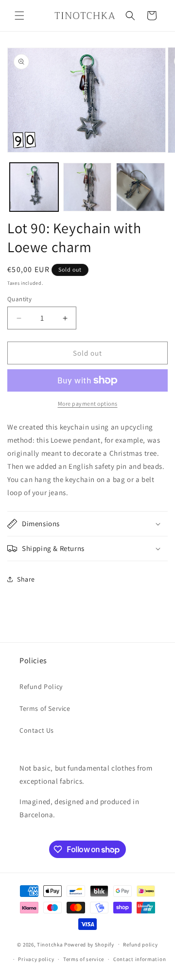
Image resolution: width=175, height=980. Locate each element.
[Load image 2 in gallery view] (87, 187)
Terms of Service (44, 708)
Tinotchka (50, 944)
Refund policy (140, 944)
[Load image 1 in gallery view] (34, 187)
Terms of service (83, 959)
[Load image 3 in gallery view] (140, 187)
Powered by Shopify (89, 944)
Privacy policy (36, 959)
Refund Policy (41, 686)
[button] (19, 15)
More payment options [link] (88, 403)
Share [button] (26, 579)
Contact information (139, 959)
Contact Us (36, 730)
